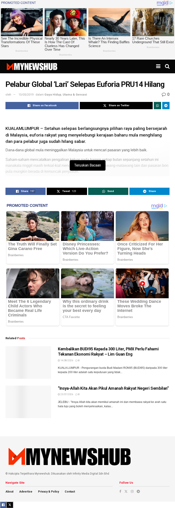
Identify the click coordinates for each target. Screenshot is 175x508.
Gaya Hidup (52, 94)
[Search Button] (167, 66)
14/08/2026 (66, 360)
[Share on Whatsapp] (157, 105)
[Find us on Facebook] (120, 491)
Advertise (25, 491)
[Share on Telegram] (166, 105)
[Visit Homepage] (31, 66)
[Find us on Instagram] (132, 491)
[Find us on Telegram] (138, 491)
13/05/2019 (25, 94)
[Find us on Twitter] (126, 491)
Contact (70, 491)
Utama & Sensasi (75, 94)
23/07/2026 (66, 394)
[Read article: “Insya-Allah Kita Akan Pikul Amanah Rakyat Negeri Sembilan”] (28, 402)
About (9, 491)
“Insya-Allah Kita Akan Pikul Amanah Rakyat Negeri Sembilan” (113, 388)
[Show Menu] (158, 66)
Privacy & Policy (48, 491)
